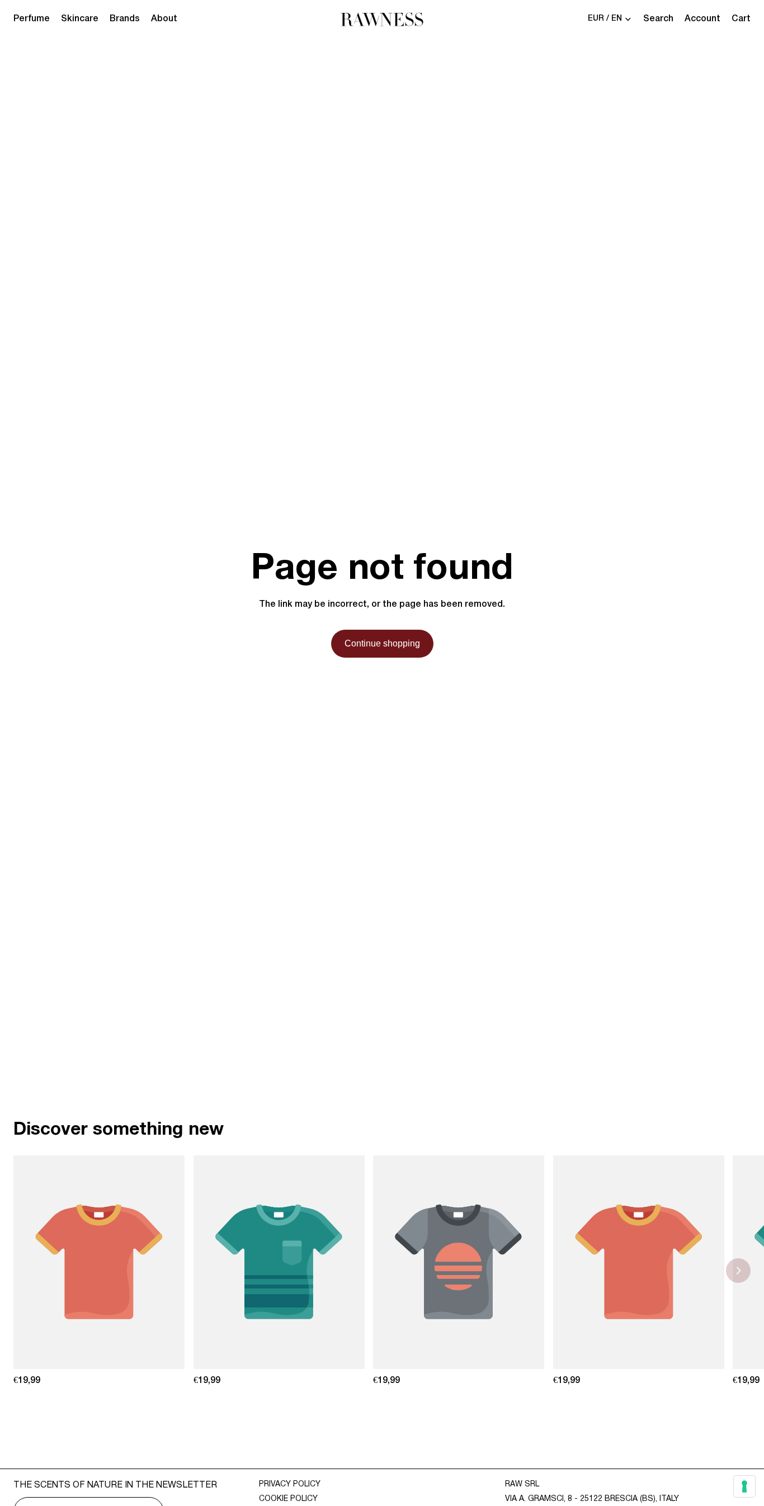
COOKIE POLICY (288, 1499)
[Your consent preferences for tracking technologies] (744, 1486)
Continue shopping (382, 643)
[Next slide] (738, 1270)
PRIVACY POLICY (289, 1484)
